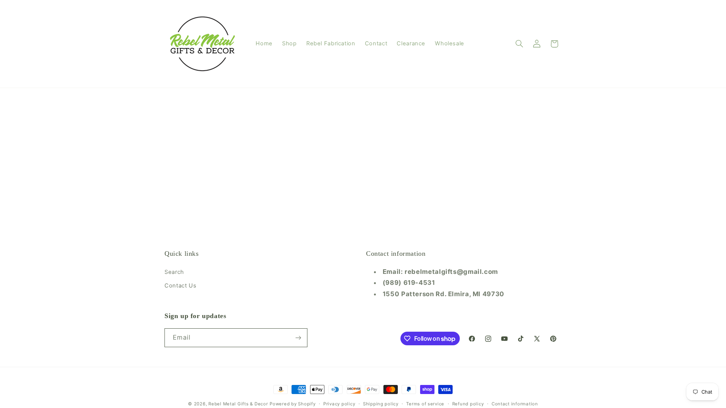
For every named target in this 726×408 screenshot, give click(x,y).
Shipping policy (381, 403)
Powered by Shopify (292, 403)
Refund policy (468, 403)
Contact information (515, 403)
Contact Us (180, 285)
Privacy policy (339, 403)
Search (174, 272)
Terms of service (425, 403)
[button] (519, 44)
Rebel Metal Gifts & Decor (238, 403)
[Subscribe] (298, 337)
